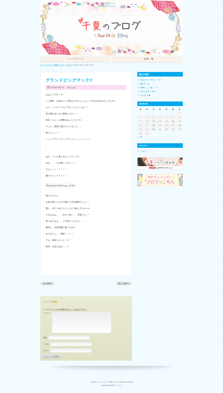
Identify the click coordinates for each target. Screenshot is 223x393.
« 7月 (139, 137)
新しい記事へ (123, 284)
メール (46, 344)
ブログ (73, 87)
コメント (47, 313)
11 (153, 121)
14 (173, 121)
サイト (46, 351)
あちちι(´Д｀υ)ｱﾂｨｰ (148, 91)
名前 (45, 338)
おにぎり (144, 95)
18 (153, 125)
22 (179, 125)
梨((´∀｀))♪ (145, 84)
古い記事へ (47, 284)
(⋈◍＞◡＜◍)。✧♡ (149, 87)
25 (153, 129)
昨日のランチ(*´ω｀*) (149, 80)
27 (166, 129)
